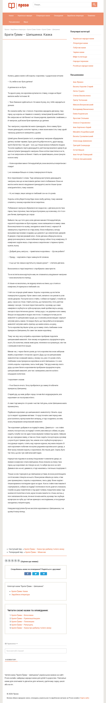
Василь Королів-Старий (83, 86)
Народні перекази (80, 61)
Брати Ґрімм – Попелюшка (22, 621)
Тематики (91, 16)
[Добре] (15, 560)
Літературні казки (43, 16)
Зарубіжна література (75, 16)
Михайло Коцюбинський (83, 132)
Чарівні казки (78, 52)
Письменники (14, 22)
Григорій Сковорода (81, 145)
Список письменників (82, 159)
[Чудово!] (18, 560)
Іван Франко (78, 82)
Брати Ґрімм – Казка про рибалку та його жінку (44, 549)
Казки (11, 16)
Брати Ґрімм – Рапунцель (22, 625)
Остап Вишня (78, 150)
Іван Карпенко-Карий (82, 127)
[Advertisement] (36, 57)
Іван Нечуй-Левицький (82, 154)
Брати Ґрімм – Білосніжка (22, 615)
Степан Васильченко (82, 96)
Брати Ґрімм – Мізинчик (35, 552)
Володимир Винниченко (83, 109)
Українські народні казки (83, 38)
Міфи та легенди (80, 57)
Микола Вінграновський (83, 105)
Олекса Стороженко (81, 123)
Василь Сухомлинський (83, 136)
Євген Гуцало (78, 91)
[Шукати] (94, 4)
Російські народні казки (83, 66)
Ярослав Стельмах (81, 118)
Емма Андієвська (80, 114)
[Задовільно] (12, 560)
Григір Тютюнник (80, 100)
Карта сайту (84, 698)
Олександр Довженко (82, 141)
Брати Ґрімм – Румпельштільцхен (25, 618)
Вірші (26, 22)
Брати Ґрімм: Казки (19, 591)
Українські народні (25, 16)
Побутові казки (79, 48)
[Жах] (6, 560)
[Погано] (9, 560)
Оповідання (58, 16)
